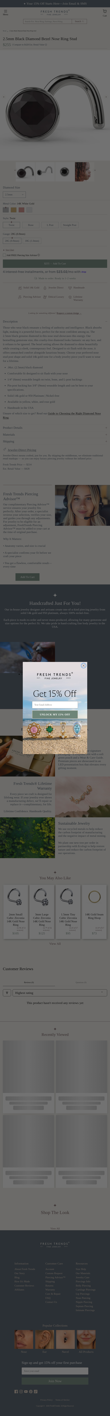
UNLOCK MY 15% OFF (55, 714)
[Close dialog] (83, 665)
